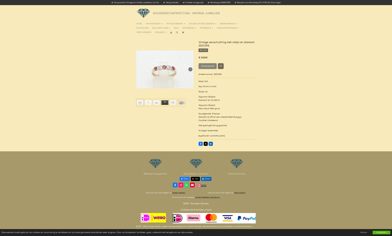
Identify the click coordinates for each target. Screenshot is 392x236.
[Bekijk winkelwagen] (182, 32)
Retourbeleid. (240, 193)
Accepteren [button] (381, 232)
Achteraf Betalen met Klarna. (207, 197)
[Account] (171, 32)
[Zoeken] (177, 32)
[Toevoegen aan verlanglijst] (221, 66)
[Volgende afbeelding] (190, 69)
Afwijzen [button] (363, 232)
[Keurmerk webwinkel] (201, 188)
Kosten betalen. (178, 193)
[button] (140, 102)
